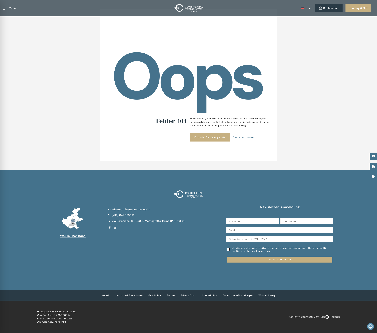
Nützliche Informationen (130, 295)
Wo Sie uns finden (73, 236)
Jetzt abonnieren (280, 259)
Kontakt (106, 295)
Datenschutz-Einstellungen (238, 295)
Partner (171, 295)
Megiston (335, 316)
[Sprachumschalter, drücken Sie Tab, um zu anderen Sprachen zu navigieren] (306, 8)
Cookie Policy (209, 295)
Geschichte (154, 295)
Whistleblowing (266, 295)
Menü (12, 8)
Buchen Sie (330, 8)
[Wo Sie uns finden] (72, 218)
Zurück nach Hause (243, 137)
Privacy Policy (188, 295)
